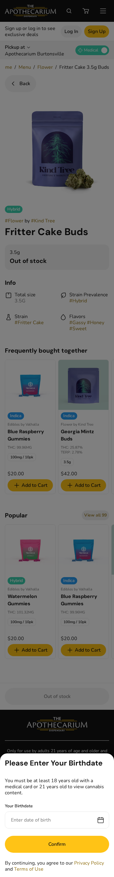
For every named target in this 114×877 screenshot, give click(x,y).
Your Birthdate (19, 806)
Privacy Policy (89, 863)
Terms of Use (28, 869)
